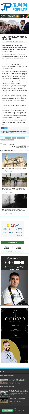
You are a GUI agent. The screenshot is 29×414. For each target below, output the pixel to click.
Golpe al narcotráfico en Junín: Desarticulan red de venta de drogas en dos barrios (17, 400)
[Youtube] (14, 409)
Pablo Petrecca (20, 138)
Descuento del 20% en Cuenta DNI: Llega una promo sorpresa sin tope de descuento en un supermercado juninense (18, 392)
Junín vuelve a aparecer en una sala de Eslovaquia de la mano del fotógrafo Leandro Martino (13, 211)
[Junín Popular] (14, 7)
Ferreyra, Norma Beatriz (9, 144)
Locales (16, 41)
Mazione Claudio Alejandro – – (8, 375)
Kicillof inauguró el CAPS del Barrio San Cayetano (19, 146)
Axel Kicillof (8, 138)
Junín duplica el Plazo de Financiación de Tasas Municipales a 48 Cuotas (14, 169)
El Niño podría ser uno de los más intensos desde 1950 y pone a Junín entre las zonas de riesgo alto (13, 190)
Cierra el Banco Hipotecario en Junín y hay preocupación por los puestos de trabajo (17, 381)
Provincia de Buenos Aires (7, 139)
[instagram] (16, 409)
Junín (14, 138)
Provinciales (20, 41)
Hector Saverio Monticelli (7, 386)
